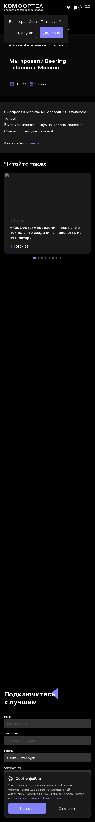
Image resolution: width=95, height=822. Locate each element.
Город (8, 750)
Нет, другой (23, 32)
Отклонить (68, 808)
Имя (7, 716)
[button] (68, 7)
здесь (34, 143)
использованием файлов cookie (36, 798)
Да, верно (51, 32)
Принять (27, 808)
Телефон (10, 733)
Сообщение (12, 767)
